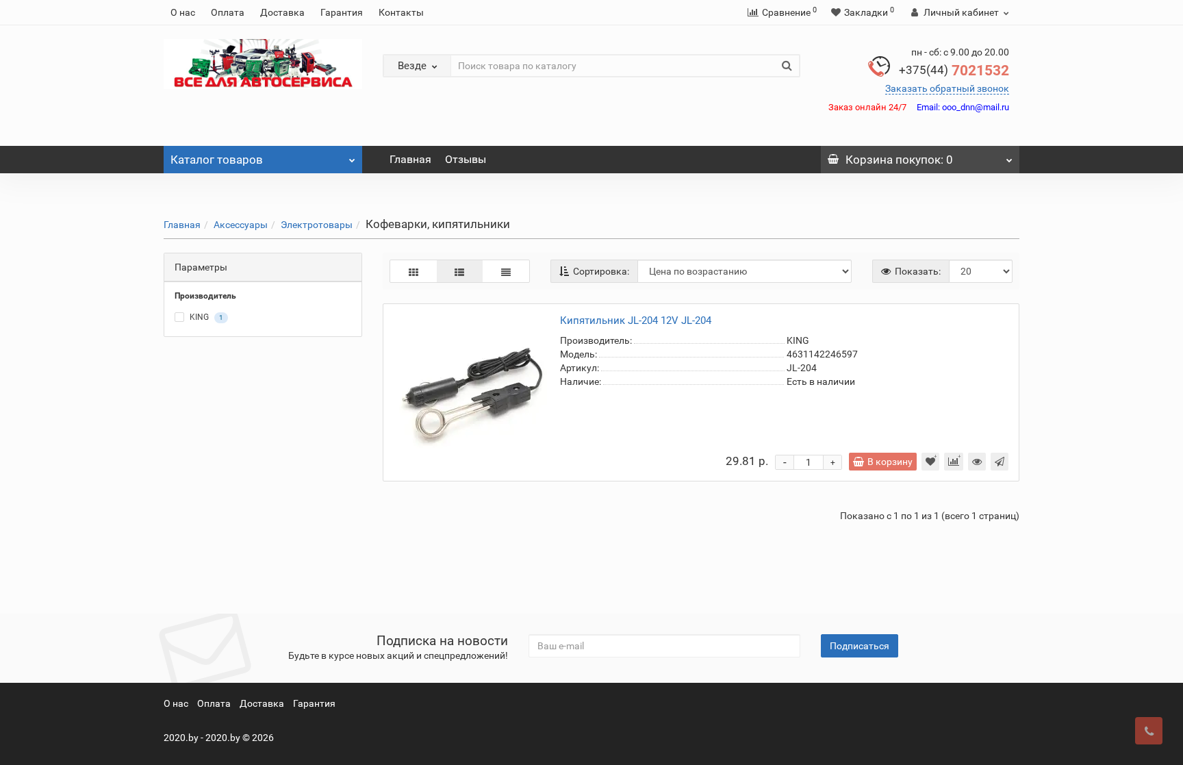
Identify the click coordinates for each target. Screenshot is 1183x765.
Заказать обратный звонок (947, 88)
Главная (410, 159)
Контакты (401, 12)
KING (205, 318)
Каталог (216, 159)
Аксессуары (241, 224)
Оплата (227, 12)
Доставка (282, 12)
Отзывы (465, 159)
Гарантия (341, 12)
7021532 (954, 70)
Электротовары (317, 224)
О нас (182, 12)
